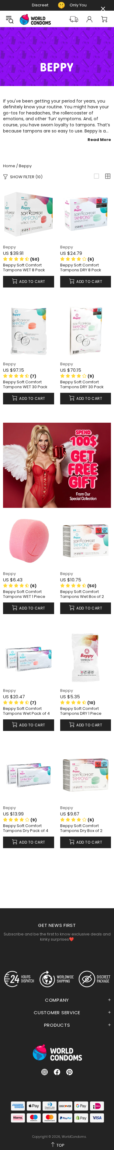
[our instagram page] (44, 1072)
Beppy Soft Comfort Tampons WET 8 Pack (24, 268)
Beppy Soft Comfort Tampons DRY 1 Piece (81, 711)
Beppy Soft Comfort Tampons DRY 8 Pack (80, 268)
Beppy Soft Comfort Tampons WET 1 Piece (24, 594)
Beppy (9, 247)
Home (9, 166)
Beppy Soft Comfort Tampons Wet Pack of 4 (26, 711)
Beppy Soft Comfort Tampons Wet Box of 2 (82, 594)
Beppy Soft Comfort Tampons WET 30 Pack (25, 384)
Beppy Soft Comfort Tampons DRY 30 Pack (82, 384)
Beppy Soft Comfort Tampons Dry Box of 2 (81, 828)
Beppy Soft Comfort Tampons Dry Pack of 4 (25, 828)
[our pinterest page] (69, 1072)
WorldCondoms (35, 19)
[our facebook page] (57, 1072)
